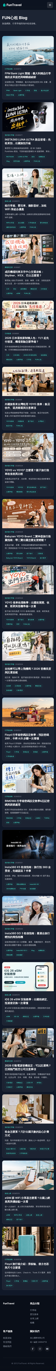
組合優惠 (21, 223)
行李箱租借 (32, 223)
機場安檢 (38, 686)
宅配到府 (33, 1149)
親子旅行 (31, 421)
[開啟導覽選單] (50, 5)
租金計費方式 (11, 1149)
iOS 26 (16, 1016)
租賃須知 (7, 1338)
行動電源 (19, 690)
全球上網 (34, 1318)
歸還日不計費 (44, 1149)
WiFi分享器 (10, 223)
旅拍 (33, 157)
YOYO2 (20, 487)
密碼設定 (26, 752)
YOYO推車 (10, 421)
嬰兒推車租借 (31, 487)
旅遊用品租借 (11, 1153)
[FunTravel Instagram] (40, 1348)
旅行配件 (43, 558)
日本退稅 (16, 355)
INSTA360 (10, 157)
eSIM (18, 293)
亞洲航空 (9, 1087)
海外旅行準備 (9, 135)
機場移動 (19, 492)
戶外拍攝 (23, 889)
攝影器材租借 (11, 227)
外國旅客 (21, 421)
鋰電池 (39, 1083)
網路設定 (26, 1016)
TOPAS (46, 818)
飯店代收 (9, 426)
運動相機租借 (21, 884)
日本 (7, 289)
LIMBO (37, 818)
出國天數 (23, 1149)
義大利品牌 (45, 90)
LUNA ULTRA (23, 157)
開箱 (35, 90)
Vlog (8, 161)
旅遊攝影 (9, 690)
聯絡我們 (7, 1346)
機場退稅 (9, 360)
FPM (8, 90)
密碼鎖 (35, 752)
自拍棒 (8, 686)
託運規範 (18, 686)
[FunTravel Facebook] (32, 1348)
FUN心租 (37, 161)
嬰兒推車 (19, 553)
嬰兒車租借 (44, 223)
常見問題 (7, 1342)
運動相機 (9, 955)
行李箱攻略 (9, 69)
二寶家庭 (40, 553)
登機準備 (9, 624)
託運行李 (30, 1083)
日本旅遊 (44, 289)
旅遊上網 (8, 201)
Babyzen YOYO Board (14, 558)
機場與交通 (9, 267)
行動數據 (9, 1021)
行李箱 (27, 90)
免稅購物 (44, 355)
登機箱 (25, 1281)
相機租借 (42, 157)
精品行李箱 (10, 95)
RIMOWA (9, 818)
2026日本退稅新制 (30, 355)
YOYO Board (31, 558)
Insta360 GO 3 (21, 950)
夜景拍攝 (16, 161)
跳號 (7, 822)
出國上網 (29, 1215)
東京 (14, 289)
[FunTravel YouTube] (47, 1348)
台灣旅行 (41, 421)
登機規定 (19, 1083)
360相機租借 (11, 889)
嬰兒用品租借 (31, 492)
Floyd (8, 752)
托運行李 (35, 1281)
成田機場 (23, 289)
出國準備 (21, 95)
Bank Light (17, 90)
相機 (32, 1322)
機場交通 (33, 289)
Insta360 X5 (34, 884)
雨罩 (18, 624)
